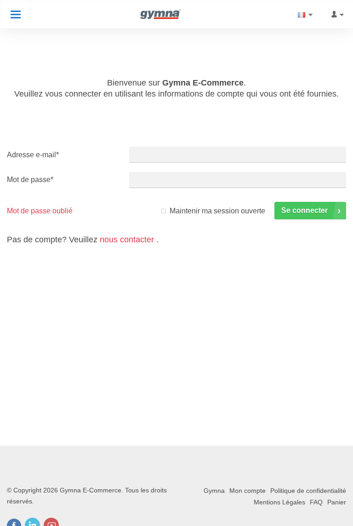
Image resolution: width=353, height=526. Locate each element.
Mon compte (247, 490)
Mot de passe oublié (40, 211)
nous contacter (127, 239)
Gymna (214, 490)
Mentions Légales (279, 502)
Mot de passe (30, 179)
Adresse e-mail (33, 155)
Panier (336, 502)
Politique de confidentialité (308, 490)
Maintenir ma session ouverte (217, 211)
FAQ (316, 502)
